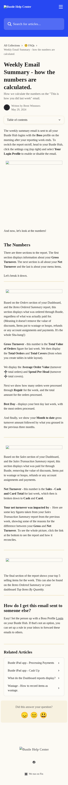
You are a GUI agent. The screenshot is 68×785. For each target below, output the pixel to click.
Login (59, 618)
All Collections (12, 45)
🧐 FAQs (29, 45)
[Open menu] (60, 7)
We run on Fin (36, 773)
